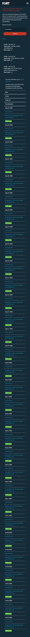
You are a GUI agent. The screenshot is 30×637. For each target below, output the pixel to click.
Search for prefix (6, 24)
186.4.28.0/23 (9, 111)
